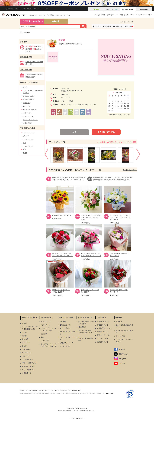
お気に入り (119, 26)
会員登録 (108, 26)
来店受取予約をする (106, 132)
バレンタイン (26, 353)
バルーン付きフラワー (30, 120)
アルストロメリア (29, 133)
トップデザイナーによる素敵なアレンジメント (86, 333)
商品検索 (56, 21)
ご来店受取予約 (26, 57)
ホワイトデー (27, 113)
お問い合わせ (124, 15)
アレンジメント (46, 321)
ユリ (24, 143)
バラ (24, 149)
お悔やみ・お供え (29, 96)
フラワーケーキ (28, 116)
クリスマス (26, 342)
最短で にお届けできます (34, 49)
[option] (59, 155)
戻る (74, 132)
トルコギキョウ (28, 146)
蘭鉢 (42, 337)
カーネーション (28, 139)
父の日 (24, 336)
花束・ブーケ (45, 325)
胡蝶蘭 (25, 153)
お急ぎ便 (23, 42)
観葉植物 (44, 334)
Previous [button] (47, 155)
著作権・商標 (120, 336)
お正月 (24, 346)
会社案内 (119, 321)
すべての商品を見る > (130, 170)
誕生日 (25, 87)
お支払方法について (104, 328)
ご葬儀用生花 (27, 123)
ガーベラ (26, 136)
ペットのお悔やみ (29, 99)
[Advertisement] (77, 436)
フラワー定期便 (26, 70)
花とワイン (26, 106)
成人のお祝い (26, 349)
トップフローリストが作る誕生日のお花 (33, 92)
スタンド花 (45, 341)
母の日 (24, 332)
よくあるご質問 (100, 15)
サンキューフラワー (29, 109)
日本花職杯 (82, 327)
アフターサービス (103, 335)
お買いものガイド (112, 15)
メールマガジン (65, 346)
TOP (21, 32)
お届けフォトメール (67, 343)
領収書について (102, 342)
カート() (130, 26)
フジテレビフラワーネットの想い (141, 15)
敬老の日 (25, 339)
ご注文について (102, 325)
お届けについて (102, 332)
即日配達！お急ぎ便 (31, 21)
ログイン (98, 26)
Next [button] (138, 155)
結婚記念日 (26, 103)
